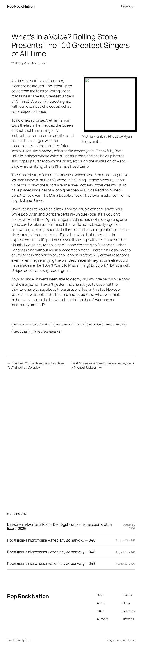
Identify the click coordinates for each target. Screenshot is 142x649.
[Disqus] (71, 431)
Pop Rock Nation (21, 6)
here (64, 294)
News (44, 63)
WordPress (129, 640)
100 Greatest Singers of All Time (31, 324)
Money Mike (31, 63)
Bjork (81, 324)
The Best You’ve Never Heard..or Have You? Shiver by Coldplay (35, 365)
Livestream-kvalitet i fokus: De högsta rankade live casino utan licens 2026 (59, 526)
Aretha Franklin (64, 324)
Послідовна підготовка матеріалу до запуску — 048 (51, 540)
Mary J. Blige (20, 331)
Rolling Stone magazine (46, 331)
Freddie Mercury (115, 324)
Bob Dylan (95, 324)
